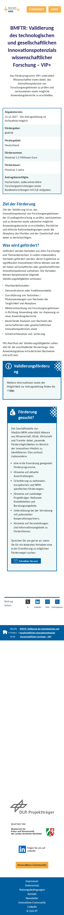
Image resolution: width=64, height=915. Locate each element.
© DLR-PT (32, 911)
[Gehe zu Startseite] (5, 632)
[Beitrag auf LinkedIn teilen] (37, 602)
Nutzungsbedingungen (32, 889)
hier (11, 390)
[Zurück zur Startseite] (32, 3)
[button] (57, 602)
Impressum (32, 881)
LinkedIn (32, 906)
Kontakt (32, 894)
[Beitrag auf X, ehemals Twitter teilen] (28, 602)
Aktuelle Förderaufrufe (13, 633)
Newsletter (32, 898)
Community (36, 9)
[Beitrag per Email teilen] (47, 602)
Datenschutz (32, 885)
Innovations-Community (32, 865)
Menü (54, 9)
